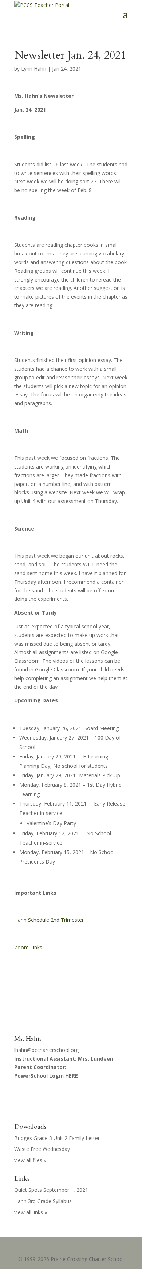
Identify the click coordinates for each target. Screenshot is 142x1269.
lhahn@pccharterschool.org (46, 1050)
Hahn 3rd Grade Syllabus (43, 1201)
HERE (71, 1075)
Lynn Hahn (33, 68)
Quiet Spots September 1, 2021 (51, 1189)
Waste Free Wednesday (42, 1148)
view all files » (30, 1160)
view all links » (30, 1212)
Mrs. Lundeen (95, 1058)
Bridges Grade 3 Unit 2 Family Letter (57, 1138)
